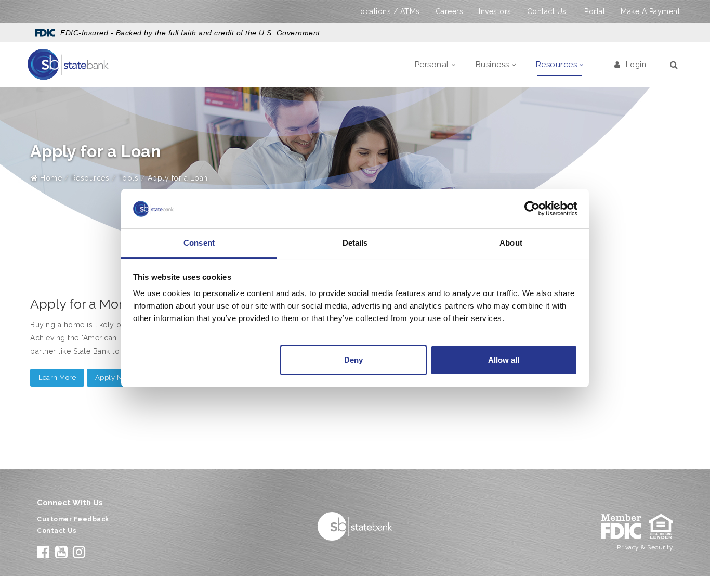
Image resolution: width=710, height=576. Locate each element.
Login (636, 64)
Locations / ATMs (388, 11)
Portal (594, 11)
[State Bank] (68, 64)
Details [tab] (355, 242)
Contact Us (547, 11)
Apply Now (114, 377)
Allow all (503, 359)
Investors (495, 11)
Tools (129, 178)
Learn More (57, 377)
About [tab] (510, 242)
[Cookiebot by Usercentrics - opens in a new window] (532, 208)
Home (50, 178)
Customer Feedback (73, 519)
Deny (353, 359)
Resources (90, 178)
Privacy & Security (645, 547)
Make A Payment (650, 11)
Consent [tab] (199, 242)
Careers (450, 11)
